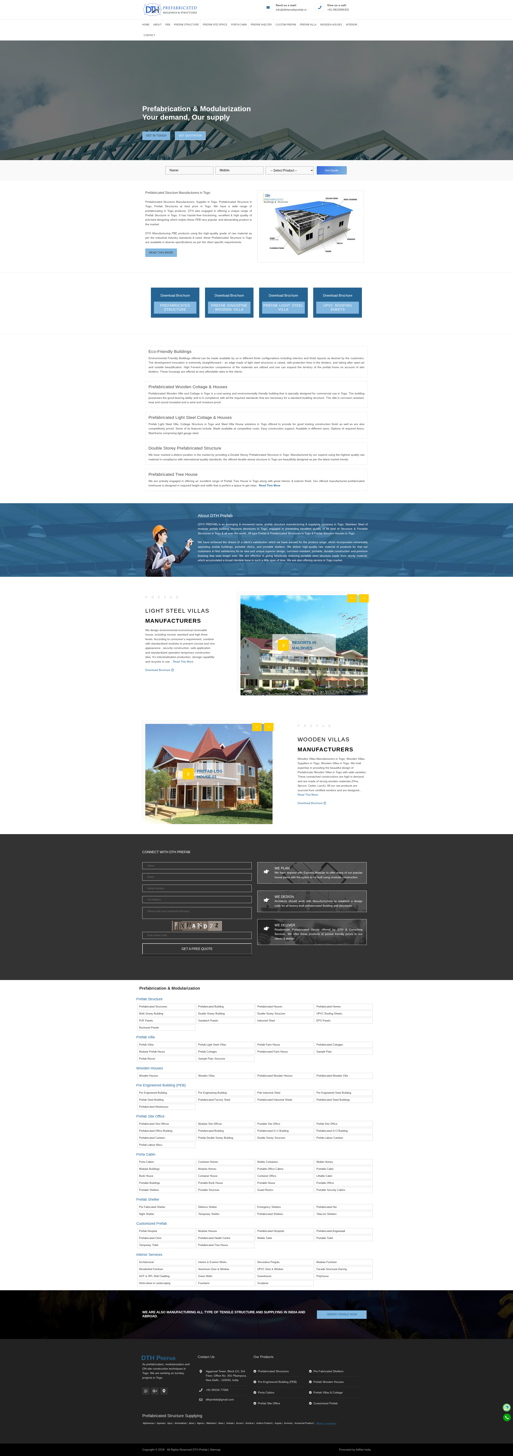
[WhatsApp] (145, 1391)
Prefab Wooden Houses (328, 1381)
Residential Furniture (151, 1269)
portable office (325, 1182)
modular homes (207, 1168)
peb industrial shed (268, 1092)
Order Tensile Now (342, 1314)
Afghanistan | (149, 1423)
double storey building (211, 1013)
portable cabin (324, 1168)
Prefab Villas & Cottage (328, 1392)
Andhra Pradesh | (265, 1423)
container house (207, 1175)
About (157, 24)
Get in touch (156, 135)
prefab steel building (151, 1099)
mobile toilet (264, 1238)
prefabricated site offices (154, 1123)
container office (266, 1175)
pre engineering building (212, 1092)
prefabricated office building (155, 1130)
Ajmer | (192, 1423)
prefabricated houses (269, 1006)
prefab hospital (148, 1231)
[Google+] (155, 1391)
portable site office (268, 1123)
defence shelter (207, 1206)
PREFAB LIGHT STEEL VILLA (283, 307)
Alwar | (221, 1423)
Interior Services (149, 1255)
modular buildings (149, 1168)
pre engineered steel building (333, 1092)
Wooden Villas (206, 1075)
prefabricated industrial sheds (274, 1099)
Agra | (170, 1423)
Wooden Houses (331, 24)
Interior (351, 24)
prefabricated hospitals (270, 1231)
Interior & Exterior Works (212, 1262)
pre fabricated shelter (152, 1206)
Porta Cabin (239, 24)
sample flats (324, 1051)
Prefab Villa (308, 24)
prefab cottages (207, 1051)
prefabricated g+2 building (332, 1130)
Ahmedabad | (181, 1423)
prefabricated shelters (270, 1214)
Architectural (146, 1262)
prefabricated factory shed (214, 1099)
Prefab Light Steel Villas (212, 1044)
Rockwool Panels (149, 1027)
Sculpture (262, 1283)
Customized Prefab (151, 1224)
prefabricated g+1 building (273, 1130)
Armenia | (289, 1423)
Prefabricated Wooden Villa (332, 1075)
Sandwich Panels (208, 1020)
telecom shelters (326, 1214)
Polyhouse (322, 1276)
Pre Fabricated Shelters (328, 1371)
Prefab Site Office (215, 24)
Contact (149, 35)
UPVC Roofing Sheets (337, 307)
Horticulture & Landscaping (154, 1283)
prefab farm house (268, 1044)
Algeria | (201, 1423)
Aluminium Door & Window (213, 1269)
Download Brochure (158, 670)
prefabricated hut (326, 1206)
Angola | (279, 1423)
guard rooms (265, 1189)
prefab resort (147, 1058)
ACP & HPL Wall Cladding (154, 1276)
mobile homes (324, 1161)
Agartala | (162, 1423)
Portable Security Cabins (330, 1189)
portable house (266, 1182)
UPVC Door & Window (270, 1269)
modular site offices (210, 1123)
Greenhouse (264, 1276)
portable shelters (149, 1189)
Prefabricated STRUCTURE (175, 307)
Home (145, 24)
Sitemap (215, 1449)
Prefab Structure (186, 24)
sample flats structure (211, 1058)
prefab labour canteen (329, 1137)
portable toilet (324, 1238)
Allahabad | (211, 1423)
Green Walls (205, 1276)
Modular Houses (207, 1231)
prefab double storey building (215, 1137)
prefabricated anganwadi (330, 1231)
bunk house (146, 1175)
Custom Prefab (286, 24)
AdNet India (363, 1449)
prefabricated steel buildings (333, 1099)
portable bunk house (210, 1182)
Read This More (161, 252)
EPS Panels (323, 1020)
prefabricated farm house (272, 1051)
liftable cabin (324, 1175)
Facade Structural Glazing (331, 1269)
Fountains (204, 1283)
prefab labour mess (151, 1144)
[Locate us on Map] (164, 1391)
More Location (326, 1423)
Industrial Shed (266, 1020)
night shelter (146, 1214)
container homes (208, 1161)
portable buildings (149, 1182)
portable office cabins (270, 1168)
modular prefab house (152, 1051)
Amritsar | (250, 1423)
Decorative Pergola (268, 1262)
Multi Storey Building (151, 1013)
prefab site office (326, 1123)
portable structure (208, 1189)
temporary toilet (148, 1245)
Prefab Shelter (261, 24)
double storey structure (271, 1013)
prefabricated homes (328, 1006)
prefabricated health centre (214, 1238)
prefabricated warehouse (153, 1106)
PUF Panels (146, 1020)
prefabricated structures (153, 1006)
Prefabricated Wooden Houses (275, 1075)
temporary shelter (208, 1214)
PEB (167, 24)
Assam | (240, 1423)
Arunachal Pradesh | (305, 1423)
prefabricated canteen (152, 1137)
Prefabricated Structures (273, 1371)
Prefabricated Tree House (213, 1245)
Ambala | (230, 1423)
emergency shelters (269, 1206)
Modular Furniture (326, 1262)
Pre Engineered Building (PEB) (161, 1085)
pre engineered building (153, 1092)
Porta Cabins (146, 1161)
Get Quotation (190, 135)
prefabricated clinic (150, 1238)
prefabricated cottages (329, 1044)
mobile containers (267, 1161)
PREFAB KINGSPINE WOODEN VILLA (229, 307)
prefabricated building (211, 1006)
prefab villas (146, 1044)
